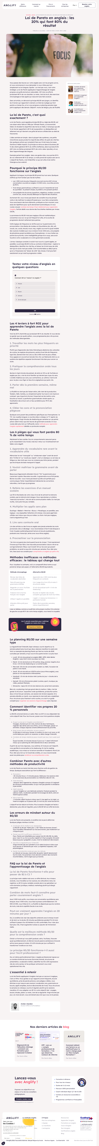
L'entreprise (46, 1128)
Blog (33, 15)
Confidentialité (60, 1140)
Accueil (28, 15)
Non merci (6, 1138)
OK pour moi (28, 1138)
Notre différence (22, 5)
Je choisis (17, 1138)
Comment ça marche (36, 5)
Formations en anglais (68, 1123)
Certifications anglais (68, 1131)
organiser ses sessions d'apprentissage (33, 701)
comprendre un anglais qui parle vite (46, 551)
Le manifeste (46, 1126)
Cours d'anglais (66, 1126)
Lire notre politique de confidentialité (10, 1133)
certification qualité (87, 1124)
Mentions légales (50, 1140)
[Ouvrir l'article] (25, 1036)
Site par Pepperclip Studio (35, 1140)
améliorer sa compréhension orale (37, 755)
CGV (67, 1140)
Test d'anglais (65, 1128)
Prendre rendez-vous (23, 1099)
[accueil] (10, 5)
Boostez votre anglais (87, 5)
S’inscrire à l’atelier (35, 627)
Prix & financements (50, 5)
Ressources (65, 1118)
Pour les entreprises (65, 5)
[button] (75, 5)
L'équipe (45, 1123)
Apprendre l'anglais (67, 1120)
